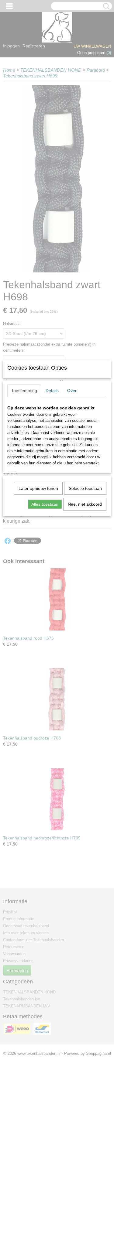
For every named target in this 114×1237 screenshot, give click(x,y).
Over (72, 390)
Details (52, 390)
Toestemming (24, 390)
